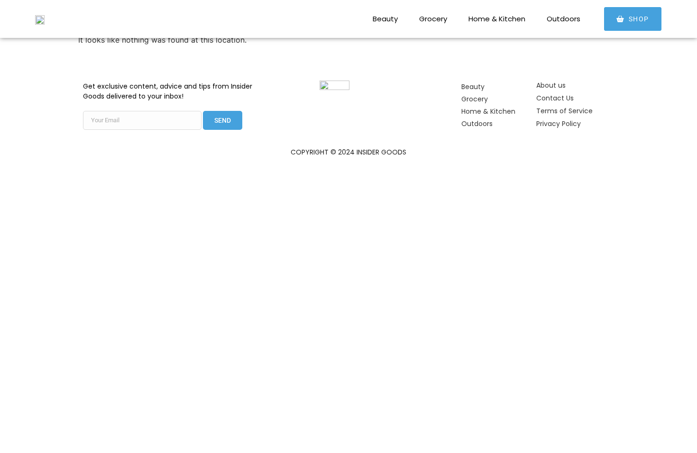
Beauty (385, 19)
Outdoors (563, 19)
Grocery (433, 19)
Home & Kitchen (496, 19)
